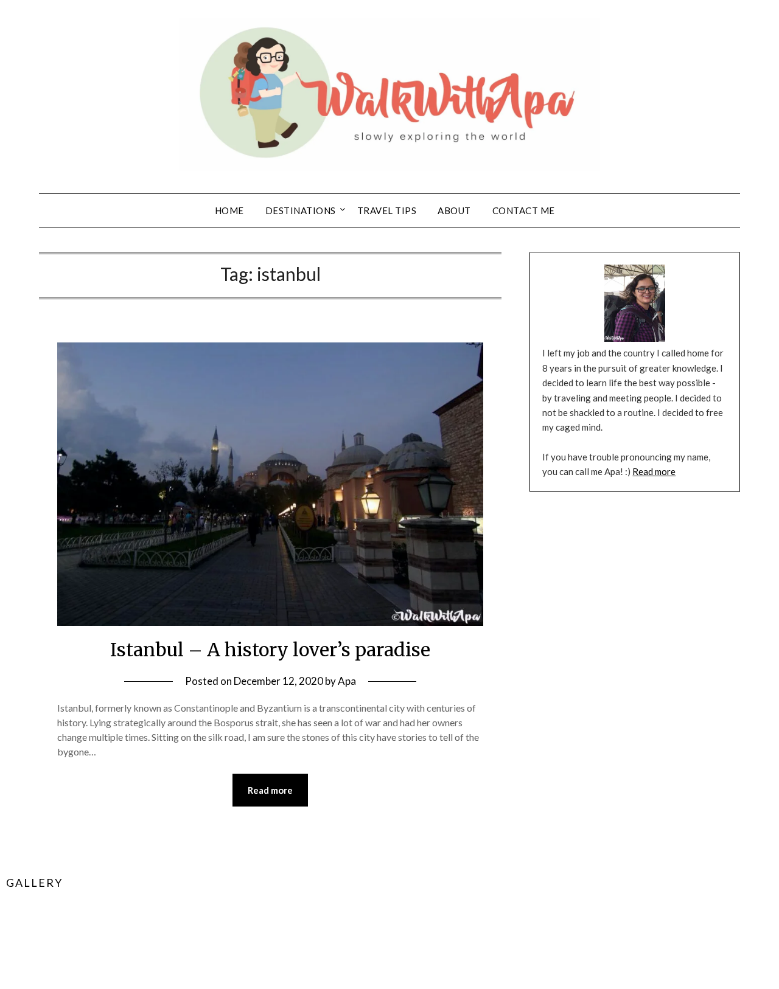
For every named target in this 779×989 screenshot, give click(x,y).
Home (229, 210)
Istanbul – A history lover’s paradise (270, 649)
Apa (347, 681)
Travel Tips (387, 210)
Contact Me (523, 210)
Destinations (300, 210)
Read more (270, 790)
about (454, 210)
